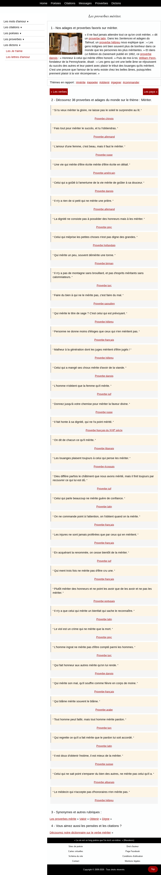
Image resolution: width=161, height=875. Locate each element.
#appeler (92, 82)
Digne (105, 818)
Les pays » (151, 91)
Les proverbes (14, 39)
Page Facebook (132, 851)
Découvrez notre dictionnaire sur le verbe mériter (80, 832)
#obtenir (104, 82)
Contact (75, 861)
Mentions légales (132, 861)
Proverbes (101, 3)
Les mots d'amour (16, 21)
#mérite (81, 82)
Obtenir (94, 818)
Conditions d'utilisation (132, 856)
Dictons (116, 3)
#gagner (116, 82)
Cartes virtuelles (75, 851)
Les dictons (12, 45)
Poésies (56, 3)
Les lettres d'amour (18, 57)
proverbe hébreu (109, 42)
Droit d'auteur (133, 846)
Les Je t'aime (14, 51)
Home (43, 3)
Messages (85, 3)
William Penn (147, 58)
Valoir (82, 818)
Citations (69, 3)
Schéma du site (76, 856)
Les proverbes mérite (63, 818)
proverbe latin (97, 38)
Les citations (13, 27)
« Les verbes (59, 91)
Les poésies (13, 33)
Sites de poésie (76, 846)
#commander (131, 82)
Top (153, 869)
